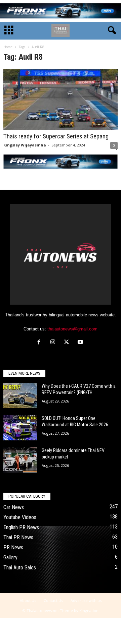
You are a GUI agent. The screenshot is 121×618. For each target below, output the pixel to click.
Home (7, 47)
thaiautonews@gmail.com (72, 328)
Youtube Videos (19, 517)
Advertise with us (86, 600)
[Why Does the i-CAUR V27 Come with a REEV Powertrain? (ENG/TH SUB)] (20, 395)
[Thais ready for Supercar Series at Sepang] (60, 99)
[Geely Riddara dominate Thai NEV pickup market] (20, 460)
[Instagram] (54, 342)
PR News (13, 547)
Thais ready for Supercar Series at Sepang (56, 136)
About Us (28, 600)
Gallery (10, 557)
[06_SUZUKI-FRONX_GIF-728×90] (60, 10)
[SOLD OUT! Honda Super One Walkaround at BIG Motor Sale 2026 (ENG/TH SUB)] (20, 427)
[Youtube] (81, 342)
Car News (13, 507)
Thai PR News (18, 537)
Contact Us (53, 600)
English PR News (21, 527)
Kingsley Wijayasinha (24, 144)
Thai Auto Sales (19, 567)
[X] (68, 342)
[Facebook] (40, 342)
